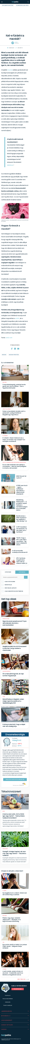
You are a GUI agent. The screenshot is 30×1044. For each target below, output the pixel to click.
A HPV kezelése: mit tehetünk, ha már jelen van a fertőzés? (21, 529)
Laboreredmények (6, 1011)
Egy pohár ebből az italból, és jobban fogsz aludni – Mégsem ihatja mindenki (15, 946)
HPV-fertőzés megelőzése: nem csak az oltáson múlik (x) (21, 560)
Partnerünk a (16, 785)
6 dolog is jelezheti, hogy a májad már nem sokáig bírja (14, 725)
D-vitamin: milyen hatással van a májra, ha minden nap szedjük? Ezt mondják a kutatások (14, 439)
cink (4, 696)
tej (3, 942)
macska (10, 70)
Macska (5, 382)
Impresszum (7, 995)
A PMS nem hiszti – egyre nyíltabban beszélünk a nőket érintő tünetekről (21, 490)
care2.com (9, 337)
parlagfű (5, 848)
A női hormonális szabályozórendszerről (19, 551)
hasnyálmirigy (7, 671)
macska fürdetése (14, 354)
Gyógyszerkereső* (6, 1020)
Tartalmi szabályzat (7, 1005)
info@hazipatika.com (5, 1039)
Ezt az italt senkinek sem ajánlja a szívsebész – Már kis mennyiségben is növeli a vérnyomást (14, 466)
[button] (15, 1011)
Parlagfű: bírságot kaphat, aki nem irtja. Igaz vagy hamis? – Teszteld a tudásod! (14, 853)
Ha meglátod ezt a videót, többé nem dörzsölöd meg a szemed (15, 893)
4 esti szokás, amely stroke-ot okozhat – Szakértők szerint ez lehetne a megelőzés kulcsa (13, 973)
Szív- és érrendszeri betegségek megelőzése (14, 462)
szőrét (17, 318)
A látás (4, 890)
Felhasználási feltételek (8, 998)
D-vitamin (5, 435)
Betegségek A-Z (5, 1016)
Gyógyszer (8, 572)
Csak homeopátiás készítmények (14, 591)
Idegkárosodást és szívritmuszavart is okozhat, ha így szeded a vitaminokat (15, 648)
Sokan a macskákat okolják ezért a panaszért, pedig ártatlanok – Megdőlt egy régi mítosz (14, 413)
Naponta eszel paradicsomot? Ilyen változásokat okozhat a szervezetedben (15, 623)
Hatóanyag (22, 572)
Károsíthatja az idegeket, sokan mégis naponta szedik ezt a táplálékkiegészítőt (13, 701)
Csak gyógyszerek (10, 581)
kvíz (4, 811)
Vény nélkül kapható (11, 588)
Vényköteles (8, 584)
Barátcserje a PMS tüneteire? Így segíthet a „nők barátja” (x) (21, 518)
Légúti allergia (6, 409)
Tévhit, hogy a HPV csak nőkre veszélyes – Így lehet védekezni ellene (21, 541)
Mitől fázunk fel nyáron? (21, 477)
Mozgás (5, 915)
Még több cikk (21, 979)
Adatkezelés (7, 1002)
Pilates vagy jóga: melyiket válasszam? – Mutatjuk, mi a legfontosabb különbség (12, 919)
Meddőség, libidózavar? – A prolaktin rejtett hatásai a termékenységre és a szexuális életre (21, 505)
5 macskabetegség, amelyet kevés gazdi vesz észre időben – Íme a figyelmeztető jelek (14, 386)
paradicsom (6, 618)
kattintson (10, 165)
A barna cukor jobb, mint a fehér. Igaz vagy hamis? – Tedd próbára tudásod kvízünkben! (13, 816)
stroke (4, 969)
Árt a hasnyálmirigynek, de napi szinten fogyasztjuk (13, 675)
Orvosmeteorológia (7, 5)
